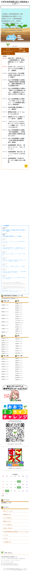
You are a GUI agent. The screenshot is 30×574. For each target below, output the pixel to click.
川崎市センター (18, 324)
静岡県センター (18, 331)
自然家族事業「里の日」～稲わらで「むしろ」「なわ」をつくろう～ (16, 147)
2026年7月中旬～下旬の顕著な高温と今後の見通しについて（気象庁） (16, 75)
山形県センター (5, 328)
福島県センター (5, 332)
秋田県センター (5, 321)
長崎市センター (18, 364)
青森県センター (5, 308)
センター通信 (6, 518)
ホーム (8, 49)
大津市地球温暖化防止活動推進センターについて (14, 531)
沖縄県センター (18, 379)
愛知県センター (5, 351)
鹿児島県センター (19, 377)
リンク (8, 53)
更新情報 (5, 514)
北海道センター (5, 305)
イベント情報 (21, 51)
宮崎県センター (18, 375)
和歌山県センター (19, 353)
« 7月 (2, 495)
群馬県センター (18, 308)
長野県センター (5, 344)
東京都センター (18, 318)
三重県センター (5, 353)
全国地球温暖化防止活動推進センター (10, 298)
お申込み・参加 (6, 528)
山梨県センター (18, 329)
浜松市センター (18, 333)
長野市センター (5, 346)
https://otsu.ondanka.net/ (8, 563)
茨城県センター (18, 303)
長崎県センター (18, 362)
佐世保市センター (19, 367)
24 (7, 490)
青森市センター (5, 311)
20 (19, 487)
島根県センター (5, 361)
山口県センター (5, 369)
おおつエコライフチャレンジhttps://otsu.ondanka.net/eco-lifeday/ (15, 421)
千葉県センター (18, 316)
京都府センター (18, 343)
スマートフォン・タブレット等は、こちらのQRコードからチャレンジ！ (15, 444)
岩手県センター (5, 315)
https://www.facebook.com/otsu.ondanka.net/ (10, 564)
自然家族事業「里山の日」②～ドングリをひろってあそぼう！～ (16, 153)
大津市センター (18, 341)
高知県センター (5, 379)
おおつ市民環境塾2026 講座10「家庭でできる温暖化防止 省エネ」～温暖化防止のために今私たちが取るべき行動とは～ (16, 92)
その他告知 (5, 542)
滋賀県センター (18, 338)
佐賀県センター (18, 360)
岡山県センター (5, 364)
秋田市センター (5, 325)
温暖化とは (22, 49)
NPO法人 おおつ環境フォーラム (19, 569)
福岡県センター (18, 358)
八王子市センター (19, 320)
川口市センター (18, 314)
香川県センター (5, 374)
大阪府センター (18, 345)
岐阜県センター (5, 349)
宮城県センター (5, 318)
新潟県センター (18, 326)
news (4, 538)
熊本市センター (18, 371)
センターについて (8, 51)
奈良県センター (18, 350)
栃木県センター (18, 305)
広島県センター (5, 366)
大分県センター (18, 373)
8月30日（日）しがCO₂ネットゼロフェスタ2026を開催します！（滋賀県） (16, 68)
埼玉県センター (18, 310)
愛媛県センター (5, 376)
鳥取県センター (5, 359)
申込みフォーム (6, 511)
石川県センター (5, 340)
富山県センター (5, 338)
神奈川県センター (19, 322)
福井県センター (5, 342)
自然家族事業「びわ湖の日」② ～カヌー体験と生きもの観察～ (16, 160)
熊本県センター (18, 369)
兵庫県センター (18, 348)
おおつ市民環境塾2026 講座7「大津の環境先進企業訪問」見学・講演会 (16, 140)
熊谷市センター (18, 312)
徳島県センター (5, 371)
